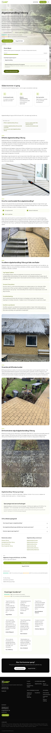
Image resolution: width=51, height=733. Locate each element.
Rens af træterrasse (6, 544)
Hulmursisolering (46, 694)
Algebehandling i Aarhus (32, 544)
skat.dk (24, 511)
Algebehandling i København (33, 549)
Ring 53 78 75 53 (19, 41)
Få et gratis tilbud (7, 41)
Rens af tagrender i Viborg (7, 545)
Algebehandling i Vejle (31, 545)
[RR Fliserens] (5, 2)
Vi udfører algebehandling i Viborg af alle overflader (13, 126)
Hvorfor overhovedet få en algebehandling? (32, 123)
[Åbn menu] (48, 2)
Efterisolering (46, 692)
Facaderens (37, 692)
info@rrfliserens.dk (6, 710)
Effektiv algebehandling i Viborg (11, 122)
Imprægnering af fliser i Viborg (8, 542)
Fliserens (29, 683)
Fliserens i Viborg (5, 540)
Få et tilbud (43, 2)
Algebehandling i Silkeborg (32, 547)
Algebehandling (38, 683)
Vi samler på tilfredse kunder (32, 125)
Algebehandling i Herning (32, 542)
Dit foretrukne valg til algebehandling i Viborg (12, 129)
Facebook (4, 691)
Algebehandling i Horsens (32, 540)
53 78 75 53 (35, 2)
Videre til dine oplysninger (11, 71)
